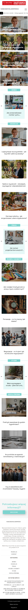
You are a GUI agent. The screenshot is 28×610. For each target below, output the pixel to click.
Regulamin (14, 607)
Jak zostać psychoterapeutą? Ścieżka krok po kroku (14, 581)
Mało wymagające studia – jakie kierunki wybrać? (14, 384)
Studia (14, 361)
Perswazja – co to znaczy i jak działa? (14, 320)
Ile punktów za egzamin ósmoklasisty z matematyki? (14, 455)
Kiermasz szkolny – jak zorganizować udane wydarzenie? (13, 64)
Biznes (14, 90)
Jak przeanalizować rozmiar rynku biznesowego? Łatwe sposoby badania (14, 114)
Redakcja (14, 552)
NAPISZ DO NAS (14, 512)
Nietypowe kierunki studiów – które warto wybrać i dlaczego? (14, 593)
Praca (14, 225)
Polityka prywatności (14, 601)
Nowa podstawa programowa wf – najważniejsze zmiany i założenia (13, 81)
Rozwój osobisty (14, 259)
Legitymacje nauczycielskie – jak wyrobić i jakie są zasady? (14, 28)
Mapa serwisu (14, 604)
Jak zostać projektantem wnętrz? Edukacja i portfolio (14, 249)
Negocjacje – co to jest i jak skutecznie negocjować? (14, 352)
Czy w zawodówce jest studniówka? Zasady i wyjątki (14, 488)
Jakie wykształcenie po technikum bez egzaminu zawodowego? (14, 589)
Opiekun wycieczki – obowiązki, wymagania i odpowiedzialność (13, 46)
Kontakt (14, 554)
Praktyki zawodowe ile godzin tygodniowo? (14, 423)
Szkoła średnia (14, 394)
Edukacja (14, 124)
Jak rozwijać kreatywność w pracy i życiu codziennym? (14, 288)
